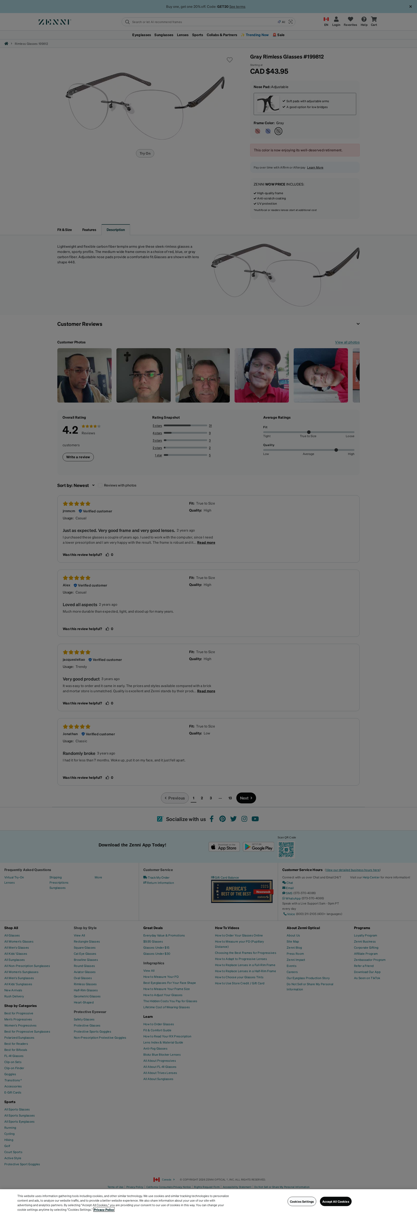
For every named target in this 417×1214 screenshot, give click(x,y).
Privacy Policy (104, 1209)
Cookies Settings (302, 1201)
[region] (208, 1201)
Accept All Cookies (335, 1201)
